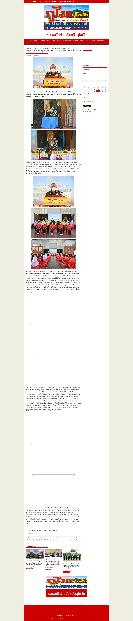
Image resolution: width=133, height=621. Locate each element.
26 (94, 91)
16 (84, 89)
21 (102, 89)
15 (105, 87)
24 (88, 91)
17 (88, 89)
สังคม (87, 40)
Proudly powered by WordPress (57, 618)
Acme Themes (80, 618)
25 (91, 91)
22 (105, 89)
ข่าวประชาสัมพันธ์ (34, 40)
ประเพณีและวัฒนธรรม (78, 40)
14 (102, 87)
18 (91, 89)
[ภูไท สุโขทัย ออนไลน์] (27, 40)
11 (91, 87)
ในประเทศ (92, 40)
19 (94, 89)
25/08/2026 (66, 562)
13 (98, 87)
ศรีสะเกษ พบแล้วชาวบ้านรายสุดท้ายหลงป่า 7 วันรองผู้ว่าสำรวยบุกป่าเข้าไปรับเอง (69, 538)
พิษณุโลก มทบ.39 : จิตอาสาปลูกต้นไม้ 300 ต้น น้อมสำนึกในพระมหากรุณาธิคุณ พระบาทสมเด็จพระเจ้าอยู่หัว (75, 1)
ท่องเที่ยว (59, 40)
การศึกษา (43, 40)
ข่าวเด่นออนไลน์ (101, 40)
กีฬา (54, 40)
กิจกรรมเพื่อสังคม (67, 40)
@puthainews (36, 55)
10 (88, 87)
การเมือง (49, 40)
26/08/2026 (29, 560)
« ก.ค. (84, 97)
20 (98, 89)
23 (84, 91)
